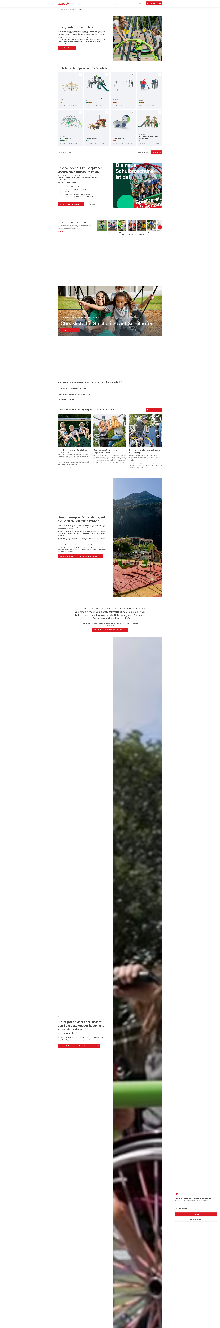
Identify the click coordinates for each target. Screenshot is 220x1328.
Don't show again (196, 1219)
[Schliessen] (215, 1193)
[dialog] (110, 664)
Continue (196, 1214)
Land (176, 1205)
